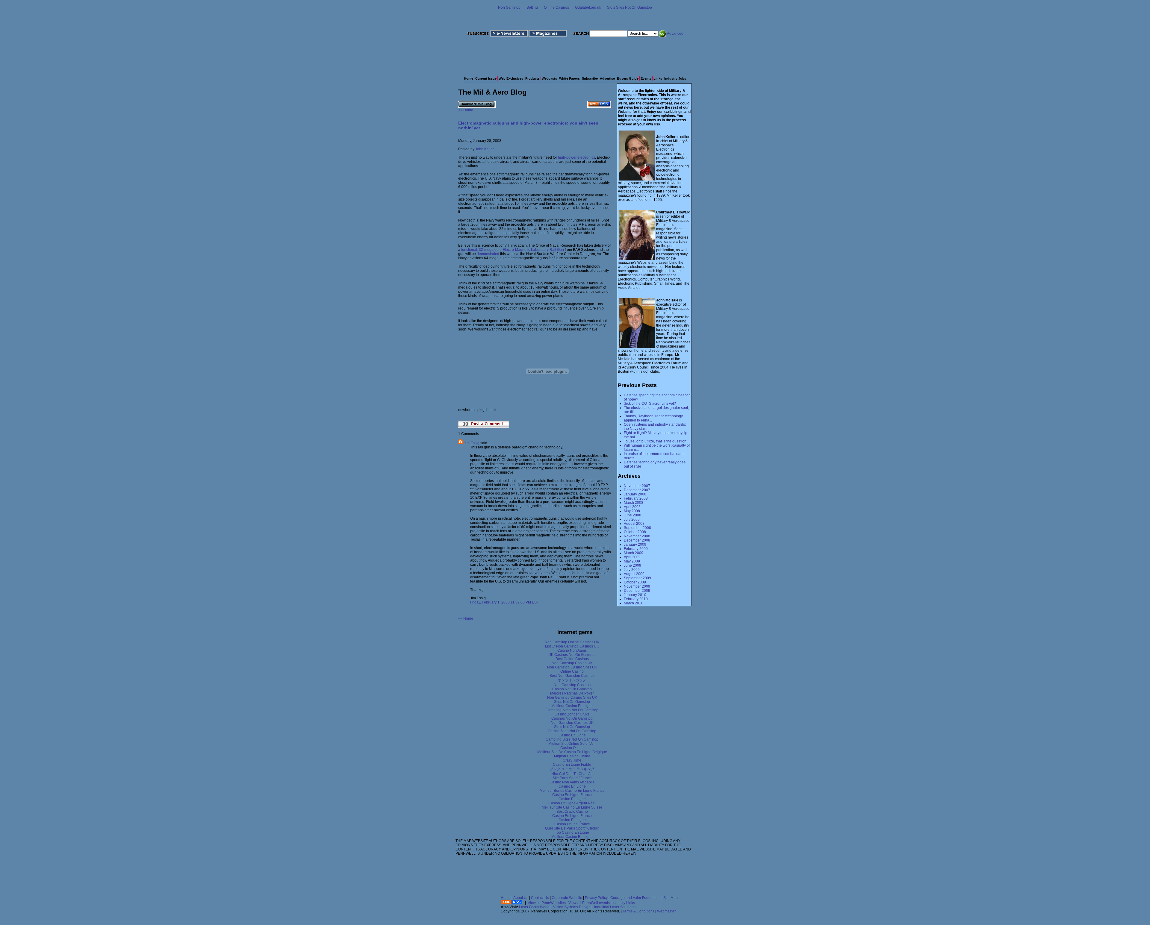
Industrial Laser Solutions (614, 907)
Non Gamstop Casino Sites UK (572, 667)
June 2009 (632, 565)
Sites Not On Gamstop (572, 702)
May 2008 (632, 511)
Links (657, 78)
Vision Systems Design (572, 907)
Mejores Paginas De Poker (572, 693)
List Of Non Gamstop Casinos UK (572, 646)
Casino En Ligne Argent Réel (572, 803)
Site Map (670, 898)
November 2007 (637, 486)
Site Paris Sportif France (572, 778)
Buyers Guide (627, 78)
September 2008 (637, 528)
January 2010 (635, 595)
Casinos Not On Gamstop (572, 718)
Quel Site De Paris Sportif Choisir (572, 828)
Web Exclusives (511, 78)
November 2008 (637, 536)
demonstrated (488, 254)
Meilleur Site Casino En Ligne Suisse (572, 807)
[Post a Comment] (483, 427)
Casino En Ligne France (572, 795)
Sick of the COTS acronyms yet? (650, 403)
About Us (520, 898)
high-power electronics (576, 157)
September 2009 (637, 578)
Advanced (675, 33)
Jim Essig (471, 443)
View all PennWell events (589, 903)
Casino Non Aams (572, 650)
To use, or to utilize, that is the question (655, 441)
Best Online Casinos (572, 659)
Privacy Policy (596, 898)
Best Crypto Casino (572, 811)
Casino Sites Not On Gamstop (572, 731)
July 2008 (632, 519)
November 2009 (637, 586)
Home (468, 78)
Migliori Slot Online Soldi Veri (572, 743)
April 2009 (632, 557)
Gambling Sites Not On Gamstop (572, 710)
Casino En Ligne (572, 735)
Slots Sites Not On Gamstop (629, 7)
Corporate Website (567, 898)
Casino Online (572, 748)
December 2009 (637, 591)
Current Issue (486, 78)
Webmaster (666, 911)
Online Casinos (556, 7)
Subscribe (590, 78)
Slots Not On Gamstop (572, 727)
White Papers (569, 78)
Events (646, 78)
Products (532, 78)
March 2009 (633, 553)
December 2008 (637, 540)
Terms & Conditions (638, 911)
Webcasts (549, 78)
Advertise (607, 78)
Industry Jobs (675, 78)
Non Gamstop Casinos (572, 685)
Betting (532, 7)
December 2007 (637, 490)
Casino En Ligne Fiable (572, 764)
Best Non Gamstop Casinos (572, 676)
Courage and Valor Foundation (635, 898)
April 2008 (632, 507)
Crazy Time (572, 760)
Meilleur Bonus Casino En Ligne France (572, 790)
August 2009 (634, 574)
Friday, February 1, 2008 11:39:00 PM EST (504, 602)
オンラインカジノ (572, 680)
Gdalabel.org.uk (588, 7)
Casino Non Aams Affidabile (572, 782)
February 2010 (636, 599)
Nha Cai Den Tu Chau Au (572, 774)
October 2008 (635, 532)
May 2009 (632, 561)
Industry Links (623, 903)
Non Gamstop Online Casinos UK (572, 642)
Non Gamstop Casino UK (572, 663)
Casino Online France (572, 824)
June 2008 (632, 515)
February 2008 (636, 498)
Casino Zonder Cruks (572, 714)
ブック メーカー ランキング (572, 769)
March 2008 (633, 503)
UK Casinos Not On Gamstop (572, 655)
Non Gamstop (509, 7)
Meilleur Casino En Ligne (572, 706)
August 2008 (634, 523)
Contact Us (540, 898)
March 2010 (633, 603)
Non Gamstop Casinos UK (572, 723)
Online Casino (572, 671)
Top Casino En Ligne (572, 832)
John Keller (484, 149)
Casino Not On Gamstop (572, 689)
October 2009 (635, 582)
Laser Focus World (534, 907)
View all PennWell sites (547, 903)
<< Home (465, 110)
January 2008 (635, 494)
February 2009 (636, 549)
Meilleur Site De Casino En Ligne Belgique (572, 752)
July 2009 (632, 570)
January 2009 (635, 544)
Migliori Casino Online (572, 756)
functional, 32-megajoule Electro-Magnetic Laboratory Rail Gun (512, 250)
